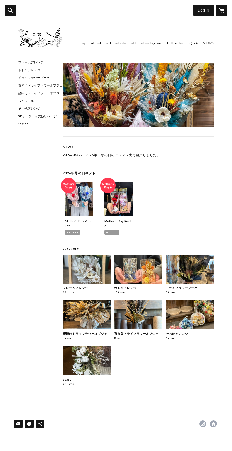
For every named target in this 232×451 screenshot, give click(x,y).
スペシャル (26, 100)
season (23, 123)
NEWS (208, 43)
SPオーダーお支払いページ (37, 116)
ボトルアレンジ (29, 70)
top (83, 43)
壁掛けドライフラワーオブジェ (40, 93)
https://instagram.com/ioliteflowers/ (202, 423)
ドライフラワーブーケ (34, 77)
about (96, 43)
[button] (203, 10)
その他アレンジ (29, 108)
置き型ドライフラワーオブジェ (40, 85)
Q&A (193, 43)
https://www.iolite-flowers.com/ (213, 423)
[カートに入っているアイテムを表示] (221, 10)
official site (116, 43)
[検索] (10, 10)
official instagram (146, 43)
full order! (176, 43)
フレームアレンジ (31, 62)
